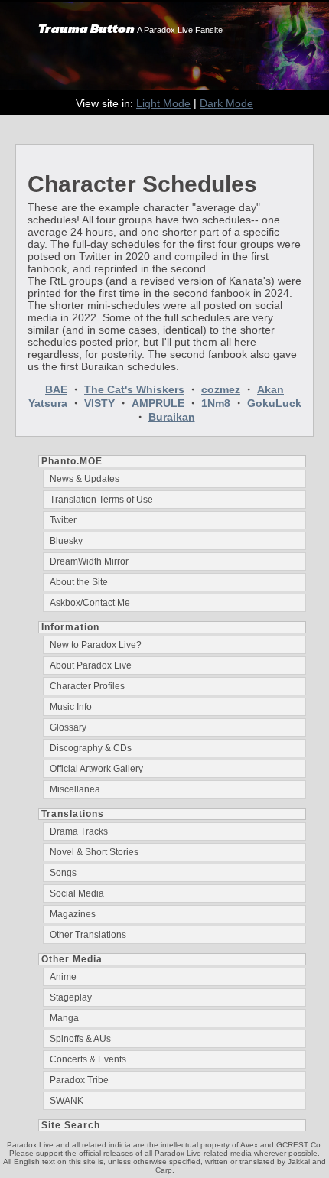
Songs (63, 872)
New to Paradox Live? (96, 644)
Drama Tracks (79, 831)
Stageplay (71, 997)
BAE (56, 389)
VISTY (99, 403)
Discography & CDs (91, 748)
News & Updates (84, 478)
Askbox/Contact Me (90, 602)
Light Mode (163, 103)
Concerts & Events (88, 1059)
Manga (64, 1018)
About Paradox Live (91, 665)
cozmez (220, 389)
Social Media (77, 893)
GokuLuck (274, 403)
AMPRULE (158, 403)
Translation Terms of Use (101, 499)
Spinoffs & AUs (80, 1038)
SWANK (66, 1100)
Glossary (68, 727)
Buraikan (171, 417)
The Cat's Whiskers (134, 389)
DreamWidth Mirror (89, 561)
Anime (63, 976)
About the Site (79, 582)
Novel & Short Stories (94, 852)
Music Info (71, 706)
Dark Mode (226, 103)
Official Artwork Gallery (96, 768)
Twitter (63, 520)
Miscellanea (75, 789)
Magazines (73, 914)
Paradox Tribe (79, 1080)
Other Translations (88, 934)
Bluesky (66, 540)
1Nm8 (215, 403)
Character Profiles (87, 686)
